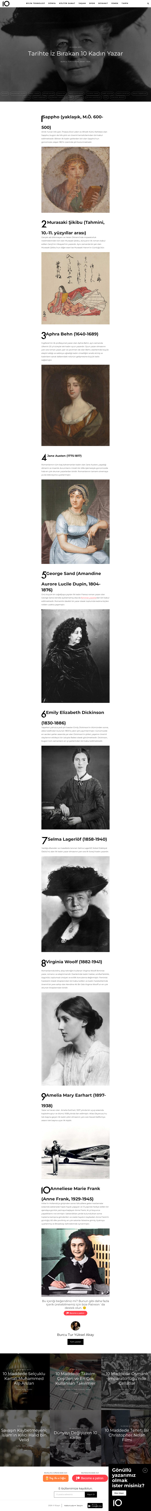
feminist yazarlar (88, 598)
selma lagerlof (93, 97)
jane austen (107, 93)
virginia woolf (118, 97)
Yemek (114, 3)
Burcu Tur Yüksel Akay (73, 61)
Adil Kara (27, 1389)
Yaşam (82, 3)
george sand (93, 93)
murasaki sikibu (57, 97)
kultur (27, 97)
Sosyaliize (130, 1446)
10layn (5, 93)
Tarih (125, 3)
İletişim (80, 1506)
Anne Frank (34, 93)
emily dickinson (76, 93)
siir (105, 97)
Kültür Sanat (67, 3)
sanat (70, 97)
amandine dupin (18, 93)
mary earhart (40, 97)
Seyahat (103, 3)
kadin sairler (123, 93)
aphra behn (48, 93)
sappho (79, 97)
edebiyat (61, 93)
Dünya (52, 3)
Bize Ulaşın (119, 1493)
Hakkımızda (69, 1506)
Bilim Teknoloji (35, 3)
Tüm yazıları (75, 1342)
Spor (92, 3)
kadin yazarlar (140, 93)
